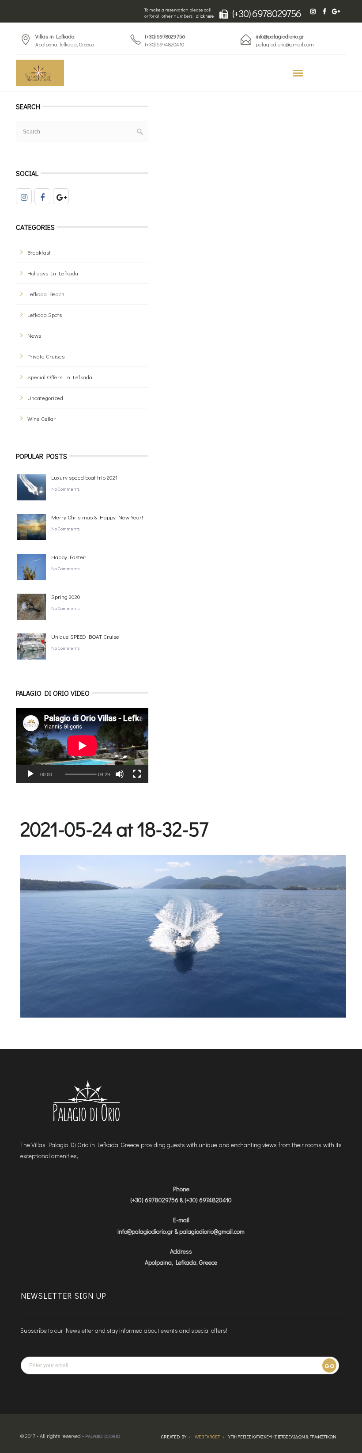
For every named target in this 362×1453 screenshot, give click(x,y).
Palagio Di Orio (102, 1436)
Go (329, 1366)
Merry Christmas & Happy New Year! (97, 517)
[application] (82, 745)
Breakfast (39, 252)
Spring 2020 (65, 596)
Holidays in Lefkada (52, 273)
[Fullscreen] (136, 774)
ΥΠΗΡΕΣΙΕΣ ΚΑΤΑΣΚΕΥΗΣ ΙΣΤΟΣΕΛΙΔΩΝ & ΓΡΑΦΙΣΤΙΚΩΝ (282, 1436)
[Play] (30, 774)
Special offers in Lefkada (59, 377)
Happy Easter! (69, 557)
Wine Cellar (41, 418)
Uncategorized (45, 397)
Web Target (207, 1436)
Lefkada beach (45, 293)
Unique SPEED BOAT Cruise (85, 636)
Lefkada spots (44, 314)
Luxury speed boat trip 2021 (84, 477)
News (34, 335)
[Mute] (119, 774)
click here (205, 16)
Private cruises (45, 356)
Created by (173, 1436)
